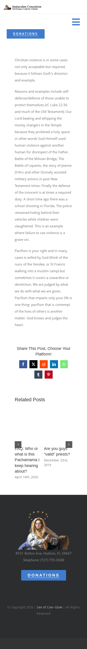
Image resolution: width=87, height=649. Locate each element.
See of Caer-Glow (49, 607)
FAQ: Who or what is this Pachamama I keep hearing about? (27, 460)
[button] (18, 444)
